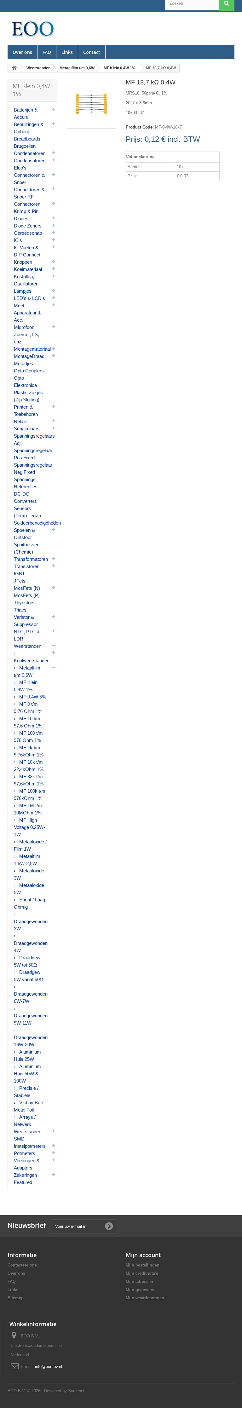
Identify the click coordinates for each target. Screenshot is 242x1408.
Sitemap (16, 1298)
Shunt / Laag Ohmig (29, 903)
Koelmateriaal (28, 269)
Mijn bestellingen (142, 1265)
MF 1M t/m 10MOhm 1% (28, 809)
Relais (20, 421)
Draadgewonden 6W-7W (31, 997)
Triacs (20, 609)
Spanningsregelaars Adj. (34, 439)
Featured (23, 1182)
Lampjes (23, 291)
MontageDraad (29, 356)
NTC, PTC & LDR (27, 635)
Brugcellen (25, 146)
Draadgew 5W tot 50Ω (27, 961)
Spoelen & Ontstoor (24, 533)
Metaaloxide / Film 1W (30, 845)
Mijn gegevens (140, 1289)
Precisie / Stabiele (26, 1091)
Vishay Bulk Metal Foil (29, 1106)
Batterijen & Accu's (25, 113)
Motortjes (23, 363)
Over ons (22, 52)
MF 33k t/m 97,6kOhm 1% (28, 780)
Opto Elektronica (25, 381)
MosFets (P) (27, 595)
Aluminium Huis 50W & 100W (27, 1073)
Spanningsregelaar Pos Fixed (33, 454)
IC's (18, 240)
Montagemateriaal (32, 349)
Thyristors (24, 602)
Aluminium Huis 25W (27, 1055)
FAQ (47, 52)
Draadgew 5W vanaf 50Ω (28, 975)
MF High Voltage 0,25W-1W (29, 827)
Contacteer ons (22, 1265)
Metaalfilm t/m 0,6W (27, 671)
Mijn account (143, 1255)
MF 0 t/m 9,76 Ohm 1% (28, 707)
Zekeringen (25, 1175)
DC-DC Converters (25, 497)
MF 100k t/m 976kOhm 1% (29, 794)
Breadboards (27, 138)
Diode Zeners (28, 225)
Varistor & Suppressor (26, 620)
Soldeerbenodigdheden (35, 523)
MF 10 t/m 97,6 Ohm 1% (28, 722)
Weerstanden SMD (27, 1135)
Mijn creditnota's (142, 1273)
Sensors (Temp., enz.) (27, 512)
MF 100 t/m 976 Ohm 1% (28, 736)
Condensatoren (29, 153)
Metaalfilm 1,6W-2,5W (27, 859)
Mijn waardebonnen (145, 1298)
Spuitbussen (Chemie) (26, 548)
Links (67, 52)
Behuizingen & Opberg (28, 128)
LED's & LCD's (29, 298)
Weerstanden (27, 646)
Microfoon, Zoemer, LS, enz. (26, 334)
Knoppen (23, 262)
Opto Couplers (29, 370)
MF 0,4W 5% (32, 696)
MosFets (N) (27, 588)
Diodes (21, 218)
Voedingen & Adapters (27, 1164)
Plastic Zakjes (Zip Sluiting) (28, 396)
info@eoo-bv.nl (48, 1366)
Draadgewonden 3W (31, 925)
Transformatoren (31, 559)
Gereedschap (28, 233)
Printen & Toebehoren (26, 410)
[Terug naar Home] (14, 68)
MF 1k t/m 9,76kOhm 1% (28, 751)
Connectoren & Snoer (29, 178)
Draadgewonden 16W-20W (31, 1041)
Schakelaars (27, 428)
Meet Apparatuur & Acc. (27, 313)
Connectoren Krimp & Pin (27, 207)
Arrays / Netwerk (25, 1120)
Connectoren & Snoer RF (29, 193)
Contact (91, 52)
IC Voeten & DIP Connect (27, 251)
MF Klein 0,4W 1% (25, 686)
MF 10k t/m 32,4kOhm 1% (28, 765)
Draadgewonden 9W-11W (31, 1019)
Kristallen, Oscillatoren (26, 280)
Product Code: (140, 127)
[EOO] (32, 28)
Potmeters (24, 1153)
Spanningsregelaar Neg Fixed (33, 468)
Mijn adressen (139, 1281)
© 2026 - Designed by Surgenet (55, 1390)
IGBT (19, 573)
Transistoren (26, 566)
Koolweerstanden (31, 660)
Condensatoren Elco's (29, 164)
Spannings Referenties (25, 483)
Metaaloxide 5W (29, 888)
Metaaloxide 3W (29, 874)
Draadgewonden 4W (31, 946)
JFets (20, 580)
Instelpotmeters (30, 1146)
